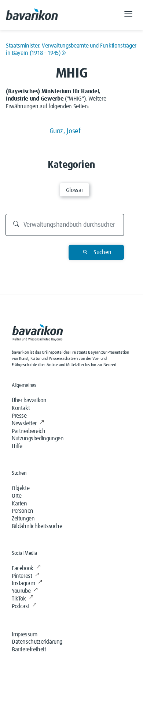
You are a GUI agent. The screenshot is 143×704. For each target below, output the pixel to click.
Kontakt (21, 408)
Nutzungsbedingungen (37, 438)
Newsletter (24, 423)
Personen (22, 511)
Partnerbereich (28, 431)
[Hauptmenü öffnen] (128, 15)
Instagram (23, 583)
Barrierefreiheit (29, 649)
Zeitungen (23, 519)
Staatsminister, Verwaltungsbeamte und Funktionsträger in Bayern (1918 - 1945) (71, 49)
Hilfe (17, 446)
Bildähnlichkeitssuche (37, 526)
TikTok (19, 599)
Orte (16, 496)
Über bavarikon (29, 400)
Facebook (22, 568)
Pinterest (22, 576)
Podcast (20, 606)
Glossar (74, 190)
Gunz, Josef (65, 131)
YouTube (21, 591)
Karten (19, 504)
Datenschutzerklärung (37, 642)
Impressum (24, 634)
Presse (19, 416)
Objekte (20, 488)
